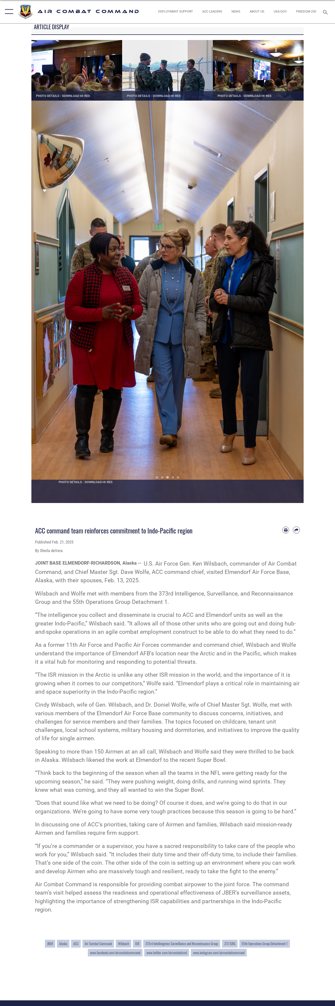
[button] (8, 11)
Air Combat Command (98, 943)
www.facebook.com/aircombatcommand (115, 952)
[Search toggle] (326, 11)
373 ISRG (229, 943)
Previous (45, 302)
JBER (50, 943)
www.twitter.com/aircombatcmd (166, 952)
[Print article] (285, 530)
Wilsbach (123, 943)
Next (290, 302)
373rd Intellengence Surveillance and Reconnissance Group (181, 943)
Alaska (63, 943)
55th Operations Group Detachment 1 (265, 943)
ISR (137, 943)
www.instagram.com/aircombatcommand (219, 952)
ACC (75, 943)
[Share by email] (296, 530)
